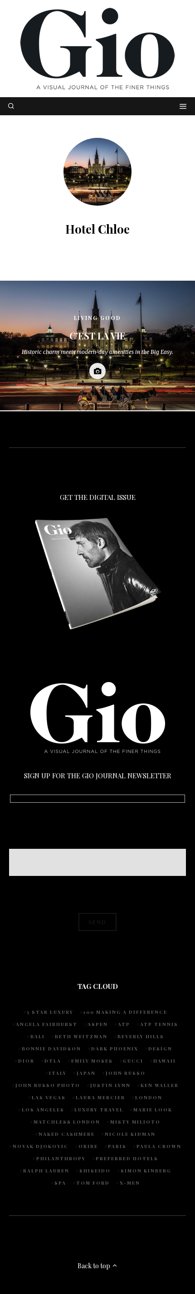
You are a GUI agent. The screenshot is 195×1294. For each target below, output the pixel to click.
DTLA (52, 1061)
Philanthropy (61, 1158)
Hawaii (164, 1061)
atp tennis (159, 1024)
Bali (37, 1036)
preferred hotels (127, 1158)
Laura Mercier (100, 1097)
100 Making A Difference (125, 1012)
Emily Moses (92, 1061)
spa (60, 1183)
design (160, 1048)
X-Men (130, 1183)
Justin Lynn (110, 1085)
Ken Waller (160, 1085)
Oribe (88, 1146)
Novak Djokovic (40, 1146)
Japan (86, 1073)
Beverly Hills (140, 1036)
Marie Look (152, 1109)
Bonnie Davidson (51, 1048)
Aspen (98, 1024)
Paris (117, 1146)
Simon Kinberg (146, 1170)
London (148, 1097)
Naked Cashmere (67, 1134)
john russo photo (47, 1085)
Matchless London (67, 1122)
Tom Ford (93, 1183)
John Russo (126, 1073)
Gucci (133, 1061)
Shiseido (95, 1170)
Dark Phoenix (114, 1048)
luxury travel (98, 1109)
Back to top (95, 1265)
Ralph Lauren (46, 1170)
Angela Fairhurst (47, 1024)
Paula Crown (158, 1146)
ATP (124, 1024)
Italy (58, 1073)
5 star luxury (50, 1012)
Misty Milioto (135, 1122)
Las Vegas (49, 1097)
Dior (26, 1061)
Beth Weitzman (81, 1036)
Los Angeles (43, 1109)
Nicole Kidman (130, 1134)
